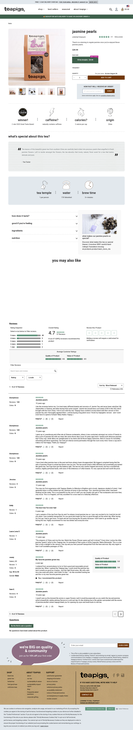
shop (40, 9)
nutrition (16, 238)
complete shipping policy (108, 95)
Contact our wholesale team (89, 703)
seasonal (66, 9)
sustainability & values (34, 681)
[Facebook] (114, 675)
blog (28, 689)
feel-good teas (12, 684)
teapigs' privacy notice (89, 661)
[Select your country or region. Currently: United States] (128, 6)
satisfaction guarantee (54, 676)
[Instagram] (122, 675)
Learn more (44, 726)
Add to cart (24, 307)
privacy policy (51, 684)
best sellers (53, 9)
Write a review (119, 37)
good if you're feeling (22, 223)
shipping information (53, 678)
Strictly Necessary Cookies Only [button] (95, 709)
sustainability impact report (34, 685)
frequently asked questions (32, 693)
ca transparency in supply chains (57, 696)
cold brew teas (12, 687)
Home (10, 23)
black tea (11, 676)
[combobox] (22, 301)
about (29, 676)
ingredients (17, 230)
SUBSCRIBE (123, 645)
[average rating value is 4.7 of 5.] (104, 37)
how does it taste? (20, 216)
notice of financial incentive (56, 693)
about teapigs (80, 9)
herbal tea (11, 681)
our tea (29, 678)
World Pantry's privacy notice (106, 661)
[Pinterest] (118, 675)
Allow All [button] (110, 709)
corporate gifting (32, 697)
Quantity (75, 73)
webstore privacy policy (54, 687)
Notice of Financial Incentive (80, 664)
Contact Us (87, 695)
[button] (122, 708)
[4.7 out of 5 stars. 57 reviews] (22, 292)
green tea (11, 678)
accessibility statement (54, 690)
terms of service (52, 681)
